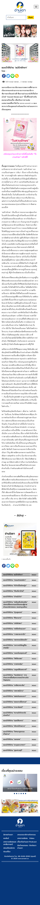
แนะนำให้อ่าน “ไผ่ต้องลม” (13, 658)
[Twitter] (8, 76)
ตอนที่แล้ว (6, 559)
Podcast (33, 841)
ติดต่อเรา (32, 845)
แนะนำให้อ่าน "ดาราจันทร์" (13, 707)
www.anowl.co (26, 103)
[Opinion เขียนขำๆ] (20, 783)
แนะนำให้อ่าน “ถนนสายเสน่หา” (14, 580)
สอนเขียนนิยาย (9, 848)
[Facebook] (4, 76)
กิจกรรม (32, 834)
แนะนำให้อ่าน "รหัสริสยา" (12, 623)
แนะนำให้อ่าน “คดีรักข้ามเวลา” (14, 628)
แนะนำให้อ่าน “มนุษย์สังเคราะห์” (15, 669)
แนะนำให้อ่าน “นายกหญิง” (13, 664)
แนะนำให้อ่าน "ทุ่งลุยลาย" (12, 612)
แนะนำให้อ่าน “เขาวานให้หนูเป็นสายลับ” (15, 646)
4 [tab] (21, 793)
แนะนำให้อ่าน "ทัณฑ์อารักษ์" (13, 591)
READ (34, 575)
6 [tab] (25, 793)
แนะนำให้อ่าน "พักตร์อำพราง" (14, 726)
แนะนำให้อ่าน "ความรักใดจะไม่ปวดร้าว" (14, 714)
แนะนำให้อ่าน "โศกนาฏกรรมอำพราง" (14, 732)
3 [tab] (18, 793)
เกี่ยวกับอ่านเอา (23, 841)
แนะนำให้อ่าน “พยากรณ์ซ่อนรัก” (15, 639)
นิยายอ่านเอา (8, 834)
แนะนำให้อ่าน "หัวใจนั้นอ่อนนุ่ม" (15, 585)
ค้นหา (30, 17)
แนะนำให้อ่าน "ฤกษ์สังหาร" (13, 720)
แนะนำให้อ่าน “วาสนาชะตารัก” (14, 634)
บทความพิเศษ (22, 838)
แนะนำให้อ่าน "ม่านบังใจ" (12, 596)
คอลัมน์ (6, 838)
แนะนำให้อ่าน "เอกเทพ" (12, 739)
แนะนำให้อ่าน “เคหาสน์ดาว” (13, 690)
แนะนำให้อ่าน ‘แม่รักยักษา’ (13, 574)
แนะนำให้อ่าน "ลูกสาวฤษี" (12, 750)
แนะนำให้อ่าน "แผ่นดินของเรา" (14, 696)
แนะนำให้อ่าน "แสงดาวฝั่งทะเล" (15, 701)
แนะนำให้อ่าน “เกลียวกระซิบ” (14, 685)
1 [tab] (14, 793)
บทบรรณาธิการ (23, 834)
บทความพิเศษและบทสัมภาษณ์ (9, 843)
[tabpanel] (20, 783)
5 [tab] (23, 793)
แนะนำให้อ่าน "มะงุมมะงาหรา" (14, 744)
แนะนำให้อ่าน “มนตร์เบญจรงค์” (15, 653)
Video (31, 838)
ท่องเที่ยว (6, 851)
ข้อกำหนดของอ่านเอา (22, 846)
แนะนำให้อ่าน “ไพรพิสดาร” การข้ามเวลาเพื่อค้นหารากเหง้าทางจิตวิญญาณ (16, 677)
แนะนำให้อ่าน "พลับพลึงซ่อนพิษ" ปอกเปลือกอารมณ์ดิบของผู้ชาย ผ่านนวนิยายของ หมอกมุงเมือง (15, 604)
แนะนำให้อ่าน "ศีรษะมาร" (12, 617)
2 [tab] (16, 793)
